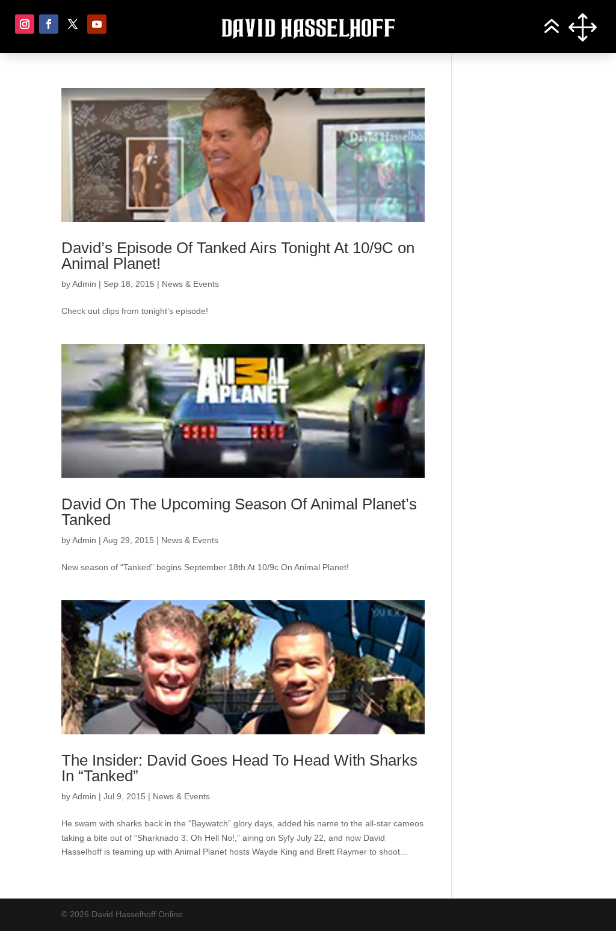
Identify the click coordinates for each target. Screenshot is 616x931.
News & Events (190, 284)
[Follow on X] (72, 24)
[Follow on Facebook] (48, 24)
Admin (84, 284)
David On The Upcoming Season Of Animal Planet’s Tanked (239, 512)
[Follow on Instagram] (24, 24)
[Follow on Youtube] (96, 24)
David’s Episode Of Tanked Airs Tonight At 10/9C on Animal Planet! (237, 255)
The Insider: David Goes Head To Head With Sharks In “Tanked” (239, 768)
